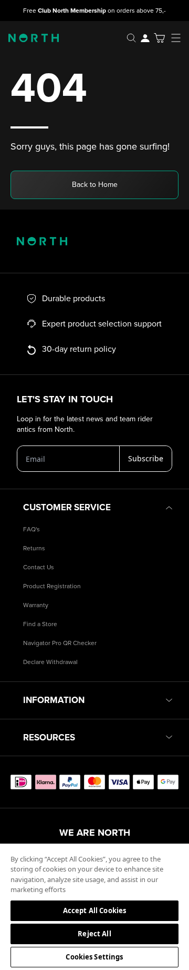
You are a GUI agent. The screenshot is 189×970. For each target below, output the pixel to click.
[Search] (131, 38)
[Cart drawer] (159, 38)
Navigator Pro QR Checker (60, 643)
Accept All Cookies (94, 910)
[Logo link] (29, 37)
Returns (34, 548)
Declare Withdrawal (50, 662)
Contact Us (38, 567)
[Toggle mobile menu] (179, 38)
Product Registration (52, 586)
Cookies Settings (94, 957)
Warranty (35, 605)
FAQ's (31, 529)
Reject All (94, 933)
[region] (94, 906)
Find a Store (40, 624)
